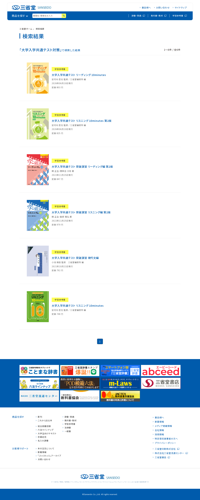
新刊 (40, 416)
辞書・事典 (136, 15)
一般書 (68, 431)
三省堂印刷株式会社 (165, 448)
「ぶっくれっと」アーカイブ (49, 455)
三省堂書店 (160, 457)
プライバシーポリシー (165, 442)
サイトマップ (181, 7)
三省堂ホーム (25, 28)
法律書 (68, 427)
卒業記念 (42, 437)
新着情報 (42, 452)
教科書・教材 (157, 15)
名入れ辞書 (43, 440)
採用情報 (159, 434)
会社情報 (159, 430)
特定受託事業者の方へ (166, 438)
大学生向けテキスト (47, 433)
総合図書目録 (44, 426)
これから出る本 (45, 420)
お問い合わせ (163, 7)
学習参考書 (177, 15)
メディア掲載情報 (163, 425)
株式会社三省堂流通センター (169, 453)
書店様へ (146, 7)
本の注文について (46, 448)
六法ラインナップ (46, 429)
